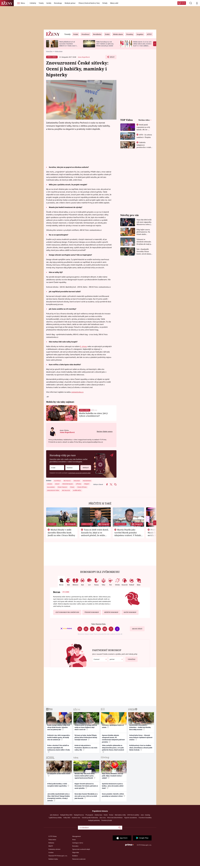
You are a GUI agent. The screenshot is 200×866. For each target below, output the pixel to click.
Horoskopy (58, 3)
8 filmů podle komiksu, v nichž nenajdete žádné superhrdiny (57, 785)
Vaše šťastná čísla (98, 624)
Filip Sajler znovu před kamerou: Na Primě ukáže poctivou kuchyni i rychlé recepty (144, 232)
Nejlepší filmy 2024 (66, 815)
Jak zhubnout (54, 815)
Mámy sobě (114, 3)
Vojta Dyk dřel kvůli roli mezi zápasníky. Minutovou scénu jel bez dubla (144, 222)
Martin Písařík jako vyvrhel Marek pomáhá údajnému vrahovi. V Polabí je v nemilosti (127, 533)
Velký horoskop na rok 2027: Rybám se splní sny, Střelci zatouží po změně (105, 44)
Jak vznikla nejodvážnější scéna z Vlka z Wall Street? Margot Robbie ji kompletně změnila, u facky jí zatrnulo (58, 797)
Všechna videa (144, 120)
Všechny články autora (104, 431)
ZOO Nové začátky (133, 815)
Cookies (51, 852)
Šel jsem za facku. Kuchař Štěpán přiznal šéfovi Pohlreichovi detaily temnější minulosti (86, 737)
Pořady (104, 3)
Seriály (48, 3)
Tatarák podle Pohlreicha (90, 818)
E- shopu (83, 346)
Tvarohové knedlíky (145, 818)
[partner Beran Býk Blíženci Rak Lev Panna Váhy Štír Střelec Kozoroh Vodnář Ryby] (116, 659)
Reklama (51, 843)
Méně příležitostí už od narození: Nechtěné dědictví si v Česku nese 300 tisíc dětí (68, 45)
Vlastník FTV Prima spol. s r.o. (57, 856)
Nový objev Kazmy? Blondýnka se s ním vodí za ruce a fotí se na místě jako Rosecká (86, 796)
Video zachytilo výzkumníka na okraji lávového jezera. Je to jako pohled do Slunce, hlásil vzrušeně (113, 748)
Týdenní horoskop (91, 612)
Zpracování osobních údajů (81, 849)
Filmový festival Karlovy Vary (89, 3)
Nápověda (75, 852)
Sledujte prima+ (70, 3)
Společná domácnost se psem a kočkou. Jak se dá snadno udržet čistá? (112, 786)
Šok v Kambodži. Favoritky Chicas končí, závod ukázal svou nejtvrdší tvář (144, 251)
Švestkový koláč (106, 820)
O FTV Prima (52, 836)
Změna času (98, 815)
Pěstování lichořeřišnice (115, 818)
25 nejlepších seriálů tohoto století (58, 773)
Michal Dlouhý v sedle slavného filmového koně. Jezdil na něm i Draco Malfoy (61, 532)
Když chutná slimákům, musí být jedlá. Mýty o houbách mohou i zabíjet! (112, 776)
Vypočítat (131, 659)
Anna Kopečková (84, 57)
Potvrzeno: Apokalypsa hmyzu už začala (113, 726)
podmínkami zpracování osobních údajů (79, 473)
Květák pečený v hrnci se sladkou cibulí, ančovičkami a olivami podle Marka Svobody (140, 748)
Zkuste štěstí (137, 629)
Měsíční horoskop (111, 612)
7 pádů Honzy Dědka (55, 818)
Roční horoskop (130, 612)
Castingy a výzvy (77, 843)
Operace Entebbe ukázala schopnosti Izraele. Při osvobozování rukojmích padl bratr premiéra (113, 738)
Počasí (111, 815)
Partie (106, 815)
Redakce (75, 856)
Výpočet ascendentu (130, 818)
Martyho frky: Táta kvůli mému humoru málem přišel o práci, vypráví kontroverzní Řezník (85, 776)
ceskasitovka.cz (77, 392)
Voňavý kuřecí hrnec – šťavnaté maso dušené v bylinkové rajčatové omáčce (140, 737)
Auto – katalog (145, 815)
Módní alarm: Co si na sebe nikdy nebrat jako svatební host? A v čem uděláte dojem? (142, 45)
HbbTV (50, 846)
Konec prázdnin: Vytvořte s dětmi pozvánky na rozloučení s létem (113, 795)
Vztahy (41, 3)
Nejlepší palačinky (94, 820)
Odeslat (86, 468)
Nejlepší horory (79, 815)
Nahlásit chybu (53, 859)
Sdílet (111, 57)
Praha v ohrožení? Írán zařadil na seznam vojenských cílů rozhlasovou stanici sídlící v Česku (58, 748)
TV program (89, 815)
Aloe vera (102, 818)
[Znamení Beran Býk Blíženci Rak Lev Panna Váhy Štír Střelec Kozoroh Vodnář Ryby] (72, 467)
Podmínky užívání (54, 849)
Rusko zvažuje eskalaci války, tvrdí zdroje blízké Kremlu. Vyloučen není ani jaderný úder (58, 727)
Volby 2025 (66, 818)
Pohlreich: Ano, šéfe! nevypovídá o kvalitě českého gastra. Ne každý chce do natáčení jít (58, 737)
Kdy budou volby (120, 815)
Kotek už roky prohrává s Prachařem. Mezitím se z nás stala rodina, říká (86, 748)
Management (76, 836)
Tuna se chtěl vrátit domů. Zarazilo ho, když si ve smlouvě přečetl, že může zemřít (95, 533)
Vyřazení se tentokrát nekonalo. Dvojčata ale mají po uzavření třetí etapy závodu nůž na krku (144, 241)
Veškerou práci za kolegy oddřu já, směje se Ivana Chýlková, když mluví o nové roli (86, 727)
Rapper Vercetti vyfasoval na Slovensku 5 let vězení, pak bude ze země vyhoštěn (86, 786)
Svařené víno (76, 818)
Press (74, 839)
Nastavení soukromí (78, 859)
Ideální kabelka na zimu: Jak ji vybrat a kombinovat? (93, 414)
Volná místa (52, 839)
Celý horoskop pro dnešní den (67, 612)
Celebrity (33, 3)
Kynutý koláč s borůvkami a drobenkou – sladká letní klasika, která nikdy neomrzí (140, 727)
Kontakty (75, 846)
